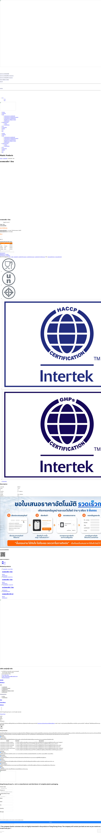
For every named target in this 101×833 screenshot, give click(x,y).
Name (1, 798)
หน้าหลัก (1, 680)
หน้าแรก (3, 112)
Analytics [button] (2, 758)
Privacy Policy (2, 714)
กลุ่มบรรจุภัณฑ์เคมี (58, 257)
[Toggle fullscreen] (2, 831)
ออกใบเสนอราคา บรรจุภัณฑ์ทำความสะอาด (11, 117)
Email (1, 801)
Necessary (3, 737)
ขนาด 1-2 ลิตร (10, 257)
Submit (50, 822)
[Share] (1, 831)
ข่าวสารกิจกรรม (6, 125)
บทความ (5, 123)
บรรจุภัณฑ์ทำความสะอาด (22, 257)
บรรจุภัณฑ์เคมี (37, 257)
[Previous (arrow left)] (0, 832)
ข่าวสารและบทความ (5, 122)
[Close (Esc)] (0, 831)
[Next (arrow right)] (1, 832)
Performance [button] (2, 755)
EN (4, 100)
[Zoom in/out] (3, 831)
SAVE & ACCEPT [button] (3, 770)
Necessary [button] (2, 735)
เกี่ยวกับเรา (4, 113)
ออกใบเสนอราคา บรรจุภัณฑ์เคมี (9, 116)
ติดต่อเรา (3, 128)
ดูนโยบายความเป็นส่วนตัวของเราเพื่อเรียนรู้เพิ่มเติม (46, 723)
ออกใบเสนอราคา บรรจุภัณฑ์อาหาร (10, 118)
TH (2, 98)
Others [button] (1, 766)
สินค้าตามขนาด (6, 121)
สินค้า (3, 114)
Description (4, 481)
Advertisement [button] (3, 762)
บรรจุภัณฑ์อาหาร (5, 689)
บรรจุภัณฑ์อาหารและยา (30, 257)
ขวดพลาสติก (5, 158)
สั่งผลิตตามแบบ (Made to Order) (10, 119)
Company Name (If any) (5, 793)
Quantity (2, 808)
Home (1, 158)
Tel (0, 805)
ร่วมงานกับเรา (4, 127)
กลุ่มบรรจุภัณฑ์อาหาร (51, 257)
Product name (3, 786)
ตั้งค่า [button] (1, 724)
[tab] (51, 481)
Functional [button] (2, 751)
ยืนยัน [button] (3, 724)
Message (2, 811)
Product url (2, 790)
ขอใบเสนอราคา (2, 253)
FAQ (3, 126)
